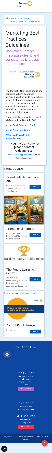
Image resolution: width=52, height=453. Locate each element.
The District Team (26, 382)
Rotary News (26, 422)
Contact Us (26, 389)
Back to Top (27, 407)
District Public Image (20, 18)
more (35, 187)
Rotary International (26, 420)
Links (26, 385)
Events (27, 379)
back (36, 331)
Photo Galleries (27, 376)
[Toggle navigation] (47, 6)
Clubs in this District (26, 409)
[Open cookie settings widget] (4, 449)
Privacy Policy (26, 426)
